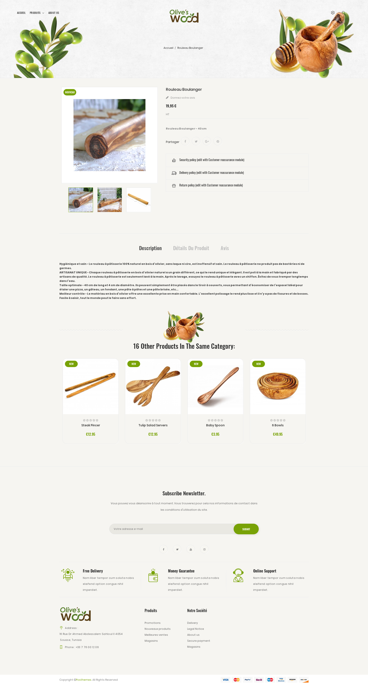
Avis (225, 248)
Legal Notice (195, 629)
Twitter (177, 549)
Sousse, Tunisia (70, 640)
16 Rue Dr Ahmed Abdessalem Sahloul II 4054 (91, 634)
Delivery (192, 623)
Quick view (90, 389)
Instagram (204, 549)
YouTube (191, 549)
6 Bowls (278, 425)
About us (193, 635)
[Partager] (185, 141)
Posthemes (83, 680)
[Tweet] (196, 141)
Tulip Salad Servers (153, 425)
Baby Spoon (215, 425)
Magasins (151, 641)
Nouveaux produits (158, 629)
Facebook (163, 549)
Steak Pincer (90, 425)
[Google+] (207, 141)
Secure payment (198, 641)
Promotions (153, 623)
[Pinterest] (218, 141)
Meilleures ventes (156, 635)
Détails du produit (191, 248)
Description (150, 248)
